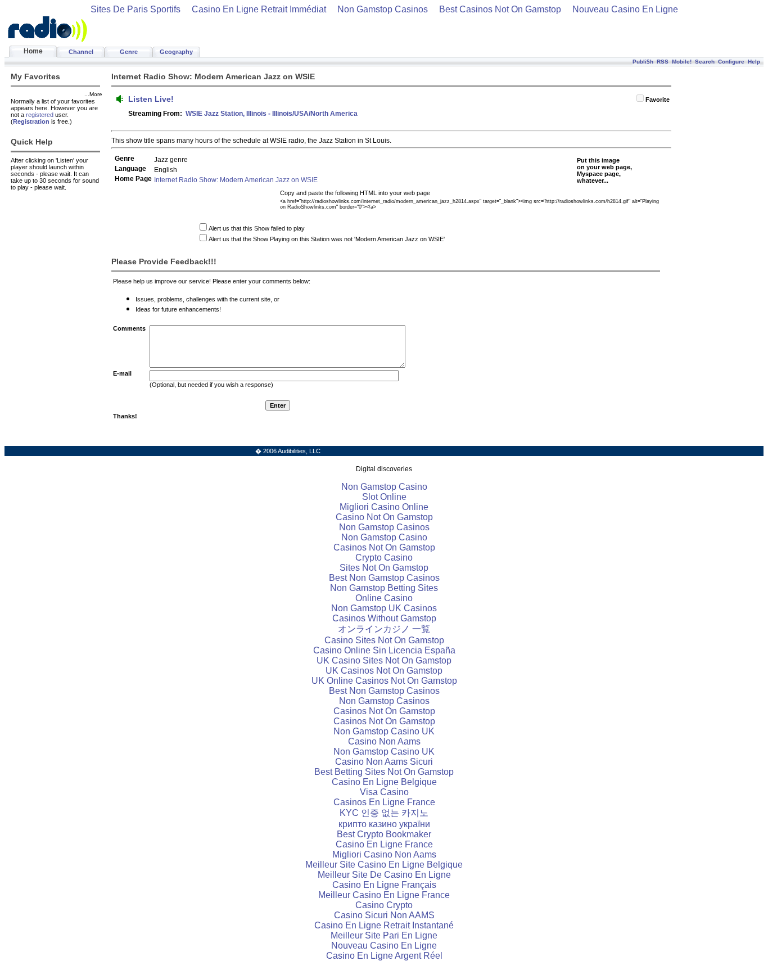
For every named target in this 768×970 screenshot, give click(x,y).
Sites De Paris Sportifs (135, 9)
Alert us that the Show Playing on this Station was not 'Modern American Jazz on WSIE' (327, 239)
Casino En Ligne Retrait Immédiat (259, 9)
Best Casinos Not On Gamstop (500, 9)
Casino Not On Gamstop (384, 517)
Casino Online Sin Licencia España (384, 650)
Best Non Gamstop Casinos (384, 578)
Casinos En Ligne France (384, 802)
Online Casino (384, 598)
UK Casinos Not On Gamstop (384, 670)
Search (705, 61)
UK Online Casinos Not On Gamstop (384, 680)
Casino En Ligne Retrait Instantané (384, 925)
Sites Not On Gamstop (384, 567)
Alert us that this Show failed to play (257, 228)
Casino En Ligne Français (384, 885)
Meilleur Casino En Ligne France (384, 895)
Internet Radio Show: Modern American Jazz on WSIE (236, 180)
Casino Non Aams (384, 741)
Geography (176, 51)
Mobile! (682, 61)
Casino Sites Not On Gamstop (384, 640)
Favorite (657, 99)
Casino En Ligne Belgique (384, 782)
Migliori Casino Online (384, 507)
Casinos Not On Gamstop (384, 547)
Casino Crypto (384, 905)
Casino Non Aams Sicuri (384, 761)
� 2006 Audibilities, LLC (287, 451)
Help (754, 61)
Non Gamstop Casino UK (384, 731)
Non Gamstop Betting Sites (384, 588)
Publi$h (643, 61)
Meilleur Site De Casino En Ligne (384, 874)
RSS (662, 61)
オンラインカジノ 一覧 (384, 629)
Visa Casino (384, 792)
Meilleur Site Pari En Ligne (384, 935)
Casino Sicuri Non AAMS (384, 915)
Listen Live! (151, 98)
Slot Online (384, 497)
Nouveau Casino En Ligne (625, 9)
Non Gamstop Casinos (382, 9)
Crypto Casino (384, 557)
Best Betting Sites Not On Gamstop (384, 772)
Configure (731, 61)
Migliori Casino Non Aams (384, 854)
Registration (31, 121)
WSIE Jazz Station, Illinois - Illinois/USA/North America (272, 114)
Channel (81, 51)
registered (39, 114)
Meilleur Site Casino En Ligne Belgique (384, 864)
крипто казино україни (384, 824)
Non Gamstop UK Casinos (384, 608)
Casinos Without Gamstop (384, 618)
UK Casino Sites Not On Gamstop (384, 660)
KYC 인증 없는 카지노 (384, 813)
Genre (129, 51)
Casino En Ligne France (384, 844)
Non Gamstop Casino (384, 486)
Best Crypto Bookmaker (384, 834)
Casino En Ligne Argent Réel (384, 955)
